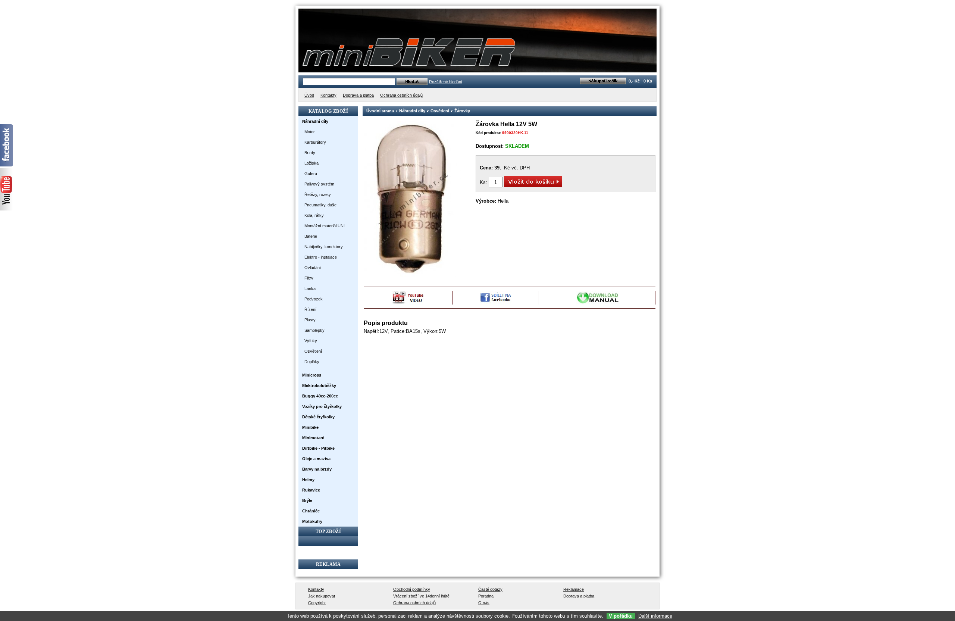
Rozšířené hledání (445, 81)
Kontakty (316, 589)
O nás (483, 602)
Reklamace (573, 589)
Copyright (317, 602)
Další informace (655, 616)
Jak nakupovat (321, 596)
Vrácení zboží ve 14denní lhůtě (421, 596)
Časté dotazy (490, 589)
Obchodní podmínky (411, 589)
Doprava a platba (578, 596)
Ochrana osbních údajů (414, 602)
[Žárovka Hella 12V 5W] (412, 275)
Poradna (486, 596)
